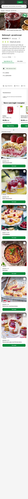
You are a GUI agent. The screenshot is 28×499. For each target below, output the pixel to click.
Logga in (20, 2)
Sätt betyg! (14, 38)
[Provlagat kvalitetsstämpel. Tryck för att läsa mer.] (24, 15)
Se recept (14, 166)
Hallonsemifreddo (7, 162)
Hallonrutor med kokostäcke (10, 306)
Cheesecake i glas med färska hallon (12, 342)
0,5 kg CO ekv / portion (15, 41)
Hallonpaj (5, 270)
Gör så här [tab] (20, 61)
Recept (2, 10)
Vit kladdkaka (6, 234)
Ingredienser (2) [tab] (8, 61)
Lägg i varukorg (10, 125)
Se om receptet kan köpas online (14, 30)
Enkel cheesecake (7, 198)
